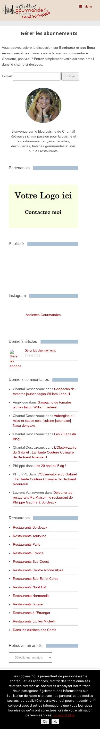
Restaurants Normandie (31, 596)
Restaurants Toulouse (29, 536)
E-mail (7, 76)
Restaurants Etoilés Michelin (34, 621)
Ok (45, 721)
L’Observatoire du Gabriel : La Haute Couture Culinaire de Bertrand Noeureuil (44, 452)
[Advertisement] (47, 268)
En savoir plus (64, 715)
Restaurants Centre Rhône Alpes (38, 570)
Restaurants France (28, 553)
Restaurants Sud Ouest (31, 561)
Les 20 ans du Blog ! (50, 466)
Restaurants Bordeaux (30, 527)
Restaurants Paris (26, 544)
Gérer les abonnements (40, 350)
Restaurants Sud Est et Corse (35, 579)
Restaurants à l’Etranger (31, 613)
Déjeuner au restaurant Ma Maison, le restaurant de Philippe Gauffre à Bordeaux (43, 497)
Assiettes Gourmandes (43, 315)
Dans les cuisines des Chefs (34, 630)
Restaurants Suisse (28, 604)
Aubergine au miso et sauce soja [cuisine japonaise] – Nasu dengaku (44, 420)
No (55, 721)
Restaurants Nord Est (29, 587)
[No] (94, 699)
